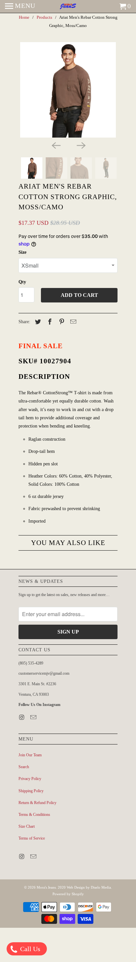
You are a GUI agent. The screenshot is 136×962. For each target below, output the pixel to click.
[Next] (80, 145)
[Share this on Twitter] (37, 322)
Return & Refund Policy (37, 802)
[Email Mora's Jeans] (34, 717)
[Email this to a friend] (72, 322)
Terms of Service (31, 838)
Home (24, 17)
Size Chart (26, 826)
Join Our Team (30, 755)
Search (23, 767)
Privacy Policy (29, 778)
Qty (22, 281)
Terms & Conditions (34, 814)
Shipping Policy (31, 791)
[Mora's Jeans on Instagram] (22, 717)
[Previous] (55, 145)
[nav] (20, 6)
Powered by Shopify (68, 894)
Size (22, 252)
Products (44, 17)
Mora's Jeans (46, 887)
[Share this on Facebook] (49, 322)
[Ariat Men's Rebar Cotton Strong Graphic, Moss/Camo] (68, 90)
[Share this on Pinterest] (60, 322)
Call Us (29, 948)
